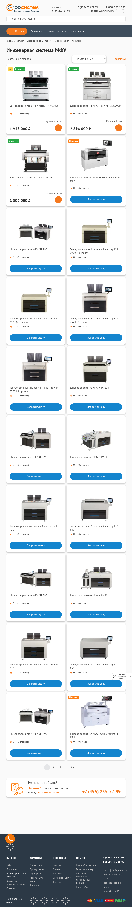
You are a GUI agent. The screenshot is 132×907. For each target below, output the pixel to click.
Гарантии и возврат (86, 869)
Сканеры (10, 888)
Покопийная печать (86, 865)
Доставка (57, 873)
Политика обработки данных (122, 676)
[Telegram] (118, 11)
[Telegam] (55, 901)
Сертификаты (36, 873)
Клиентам (36, 31)
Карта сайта (82, 887)
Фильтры (120, 58)
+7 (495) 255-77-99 (101, 791)
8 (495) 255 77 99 (88, 7)
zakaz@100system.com (102, 10)
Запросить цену (96, 199)
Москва (55, 7)
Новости (57, 865)
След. (74, 767)
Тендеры (57, 882)
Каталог (19, 31)
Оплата (56, 869)
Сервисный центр (57, 31)
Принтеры (11, 869)
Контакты (34, 885)
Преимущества (37, 869)
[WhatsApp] (124, 11)
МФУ (8, 865)
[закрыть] (130, 676)
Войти (107, 31)
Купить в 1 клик (54, 121)
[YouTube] (44, 901)
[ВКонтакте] (34, 901)
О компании (78, 31)
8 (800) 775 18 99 (115, 7)
